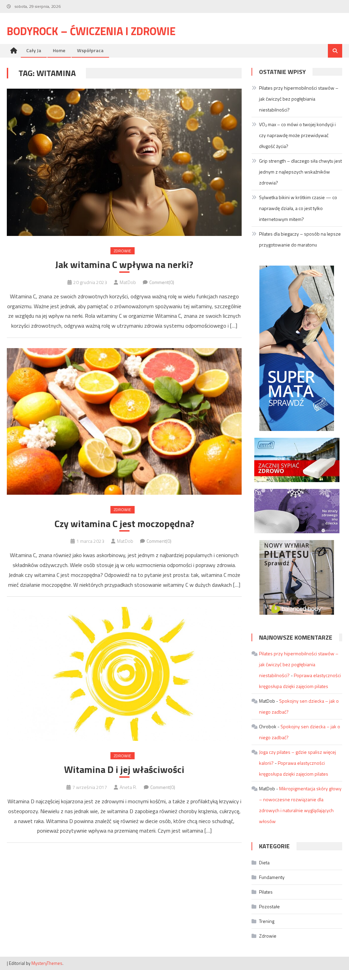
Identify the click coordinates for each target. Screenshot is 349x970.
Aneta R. (128, 787)
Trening (266, 921)
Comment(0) (161, 282)
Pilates (266, 891)
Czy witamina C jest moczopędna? (124, 524)
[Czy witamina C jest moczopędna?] (124, 421)
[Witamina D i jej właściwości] (124, 674)
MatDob (128, 282)
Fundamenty (272, 877)
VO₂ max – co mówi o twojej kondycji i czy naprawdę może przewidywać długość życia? (297, 135)
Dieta (264, 862)
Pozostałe (269, 906)
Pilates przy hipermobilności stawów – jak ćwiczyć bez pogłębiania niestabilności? (298, 98)
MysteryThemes (46, 963)
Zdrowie (122, 251)
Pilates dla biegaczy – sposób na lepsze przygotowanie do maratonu (300, 239)
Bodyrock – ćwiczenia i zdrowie (91, 31)
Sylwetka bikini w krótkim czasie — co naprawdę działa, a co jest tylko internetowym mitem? (298, 208)
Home (59, 50)
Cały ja (33, 50)
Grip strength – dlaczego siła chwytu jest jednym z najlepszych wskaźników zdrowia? (300, 171)
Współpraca (90, 50)
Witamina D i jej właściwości (124, 769)
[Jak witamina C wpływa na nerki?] (124, 162)
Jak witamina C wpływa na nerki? (124, 264)
